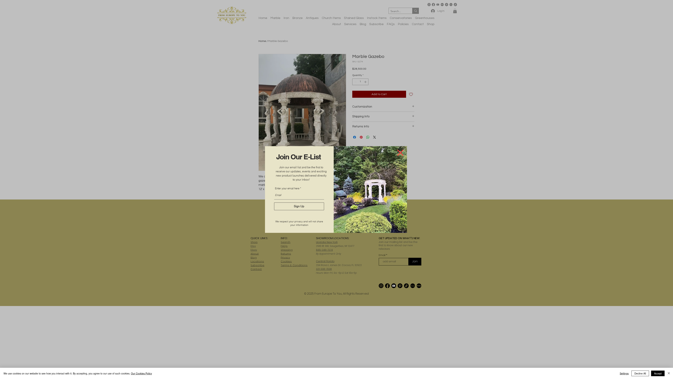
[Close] (669, 373)
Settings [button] (624, 373)
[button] (400, 153)
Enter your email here (287, 188)
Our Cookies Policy (141, 373)
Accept (658, 373)
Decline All (640, 373)
